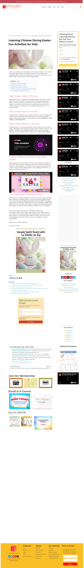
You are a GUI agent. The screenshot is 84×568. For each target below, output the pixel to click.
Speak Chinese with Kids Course (20, 361)
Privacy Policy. (22, 318)
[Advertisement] (42, 21)
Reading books (69, 336)
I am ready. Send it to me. (68, 65)
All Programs (68, 292)
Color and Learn (69, 339)
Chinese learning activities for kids (21, 35)
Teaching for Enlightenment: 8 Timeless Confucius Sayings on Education (29, 288)
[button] (58, 361)
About (62, 7)
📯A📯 (68, 191)
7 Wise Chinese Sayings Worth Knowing (21, 286)
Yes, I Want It (31, 322)
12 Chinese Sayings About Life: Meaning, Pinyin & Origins (25, 292)
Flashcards (69, 332)
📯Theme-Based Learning (68, 189)
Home (10, 35)
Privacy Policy (66, 59)
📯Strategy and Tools (68, 187)
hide (18, 81)
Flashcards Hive (69, 287)
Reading (49, 7)
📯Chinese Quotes (68, 180)
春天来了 (49, 106)
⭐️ (62, 285)
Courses (44, 7)
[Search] (80, 7)
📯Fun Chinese (68, 184)
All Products (69, 341)
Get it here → (63, 1)
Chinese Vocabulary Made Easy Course (22, 362)
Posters (69, 334)
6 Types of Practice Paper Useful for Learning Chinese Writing (26, 285)
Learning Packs (69, 330)
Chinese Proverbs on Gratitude (19, 290)
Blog (58, 7)
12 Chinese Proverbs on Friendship (19, 293)
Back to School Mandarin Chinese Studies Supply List (24, 283)
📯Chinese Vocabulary (68, 182)
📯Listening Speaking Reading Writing (68, 185)
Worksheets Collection (69, 285)
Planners (69, 337)
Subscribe (70, 564)
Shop (54, 7)
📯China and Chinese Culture (68, 179)
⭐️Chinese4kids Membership (68, 284)
